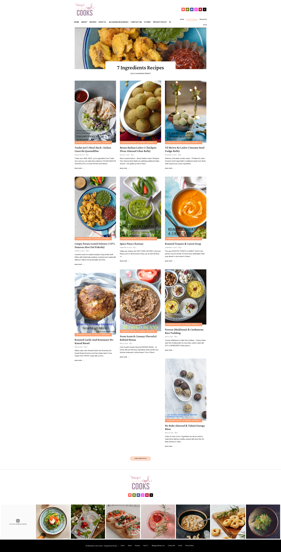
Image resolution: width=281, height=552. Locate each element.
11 (177, 433)
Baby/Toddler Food (199, 239)
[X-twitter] (204, 9)
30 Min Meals (80, 143)
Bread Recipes (106, 335)
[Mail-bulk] (187, 9)
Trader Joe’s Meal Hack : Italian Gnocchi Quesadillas (93, 149)
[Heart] (183, 9)
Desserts (150, 143)
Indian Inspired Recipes (155, 239)
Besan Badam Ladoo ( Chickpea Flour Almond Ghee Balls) (138, 149)
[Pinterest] (200, 9)
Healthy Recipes (152, 331)
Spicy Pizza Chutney (132, 243)
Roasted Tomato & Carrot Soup (183, 243)
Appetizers (105, 239)
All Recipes (106, 143)
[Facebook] (192, 9)
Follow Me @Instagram (18, 524)
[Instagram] (196, 9)
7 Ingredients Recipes (93, 143)
